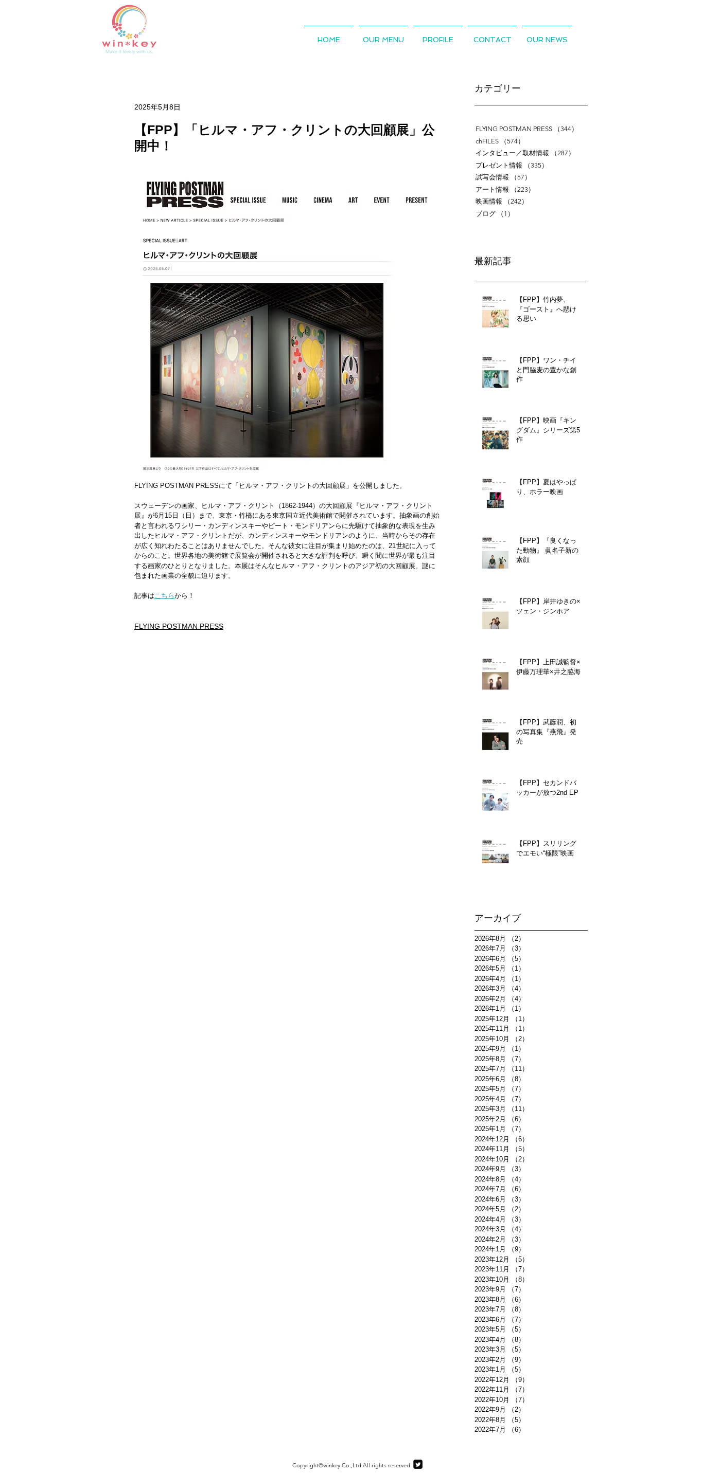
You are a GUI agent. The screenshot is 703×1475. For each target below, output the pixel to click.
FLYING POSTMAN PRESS (178, 626)
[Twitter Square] (418, 1464)
